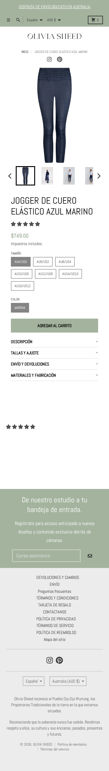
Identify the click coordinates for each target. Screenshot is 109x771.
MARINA (20, 307)
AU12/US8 (45, 273)
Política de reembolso (72, 744)
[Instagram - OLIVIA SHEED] (49, 59)
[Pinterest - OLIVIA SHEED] (60, 59)
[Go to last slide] (10, 176)
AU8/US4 (65, 261)
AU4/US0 (21, 261)
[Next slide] (98, 176)
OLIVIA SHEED (42, 744)
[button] (25, 175)
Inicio (24, 52)
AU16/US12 (23, 286)
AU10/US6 (22, 273)
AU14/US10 (70, 273)
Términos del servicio (54, 749)
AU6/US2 (43, 261)
